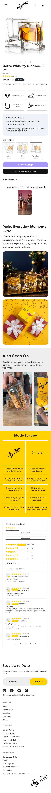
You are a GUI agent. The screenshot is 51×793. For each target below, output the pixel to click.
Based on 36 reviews (12, 530)
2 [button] (20, 643)
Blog (5, 706)
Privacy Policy (9, 733)
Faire (5, 760)
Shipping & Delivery (11, 740)
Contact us (8, 710)
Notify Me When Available (25, 171)
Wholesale (7, 770)
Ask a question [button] (25, 538)
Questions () (20, 568)
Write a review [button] (25, 532)
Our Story (7, 716)
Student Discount (11, 767)
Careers (6, 713)
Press (5, 720)
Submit (36, 681)
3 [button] (25, 643)
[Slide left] (20, 62)
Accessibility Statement (14, 746)
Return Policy (9, 730)
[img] (16, 574)
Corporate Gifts (10, 757)
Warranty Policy (10, 743)
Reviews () (10, 568)
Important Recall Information (16, 773)
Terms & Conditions (11, 737)
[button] (5, 5)
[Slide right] (30, 62)
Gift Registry (8, 763)
